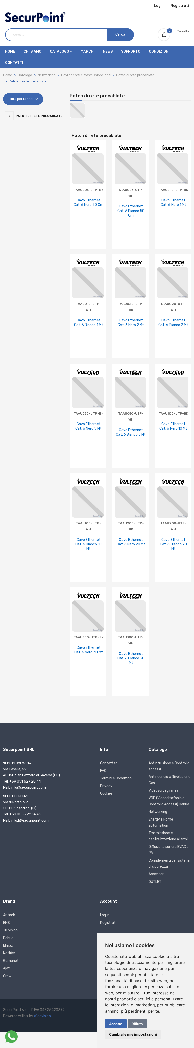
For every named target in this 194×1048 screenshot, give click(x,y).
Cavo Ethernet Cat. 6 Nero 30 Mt (88, 649)
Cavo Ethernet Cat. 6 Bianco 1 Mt (88, 322)
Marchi (87, 51)
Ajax (6, 968)
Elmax (8, 945)
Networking (47, 75)
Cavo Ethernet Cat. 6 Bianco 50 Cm (130, 211)
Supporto (130, 51)
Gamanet (11, 961)
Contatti (14, 63)
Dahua (8, 938)
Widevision (42, 1016)
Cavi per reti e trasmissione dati (86, 75)
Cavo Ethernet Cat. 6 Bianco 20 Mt (173, 544)
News (108, 51)
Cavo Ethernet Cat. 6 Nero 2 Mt (131, 322)
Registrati (180, 6)
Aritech (9, 915)
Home (10, 51)
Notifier (9, 953)
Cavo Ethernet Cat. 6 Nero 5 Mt (88, 426)
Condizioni (159, 51)
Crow (7, 976)
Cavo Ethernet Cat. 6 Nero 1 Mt (173, 202)
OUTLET (155, 882)
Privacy (106, 786)
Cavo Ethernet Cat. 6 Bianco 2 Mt (173, 322)
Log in (159, 6)
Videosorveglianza (163, 790)
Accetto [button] (116, 1024)
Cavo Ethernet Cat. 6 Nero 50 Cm (88, 202)
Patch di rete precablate (135, 75)
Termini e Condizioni (116, 778)
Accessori (156, 874)
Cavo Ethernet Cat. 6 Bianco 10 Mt (88, 544)
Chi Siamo (32, 51)
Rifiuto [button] (137, 1024)
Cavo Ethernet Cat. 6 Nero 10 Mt (173, 426)
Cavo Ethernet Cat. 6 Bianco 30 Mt (130, 658)
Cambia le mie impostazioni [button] (133, 1034)
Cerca (120, 34)
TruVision (10, 930)
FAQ (103, 771)
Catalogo (60, 51)
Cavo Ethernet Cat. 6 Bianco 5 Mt (131, 432)
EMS (6, 923)
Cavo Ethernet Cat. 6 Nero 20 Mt (131, 542)
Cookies (106, 793)
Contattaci (109, 763)
